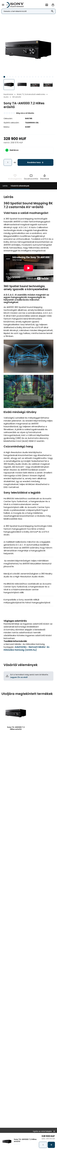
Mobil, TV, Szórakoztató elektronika (31, 94)
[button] (4, 77)
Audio (6, 97)
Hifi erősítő (16, 97)
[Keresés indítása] (52, 11)
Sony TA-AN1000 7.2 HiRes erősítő (15, 728)
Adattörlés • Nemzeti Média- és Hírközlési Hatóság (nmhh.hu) (26, 648)
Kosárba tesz (35, 162)
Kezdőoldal (8, 94)
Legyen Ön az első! (19, 677)
